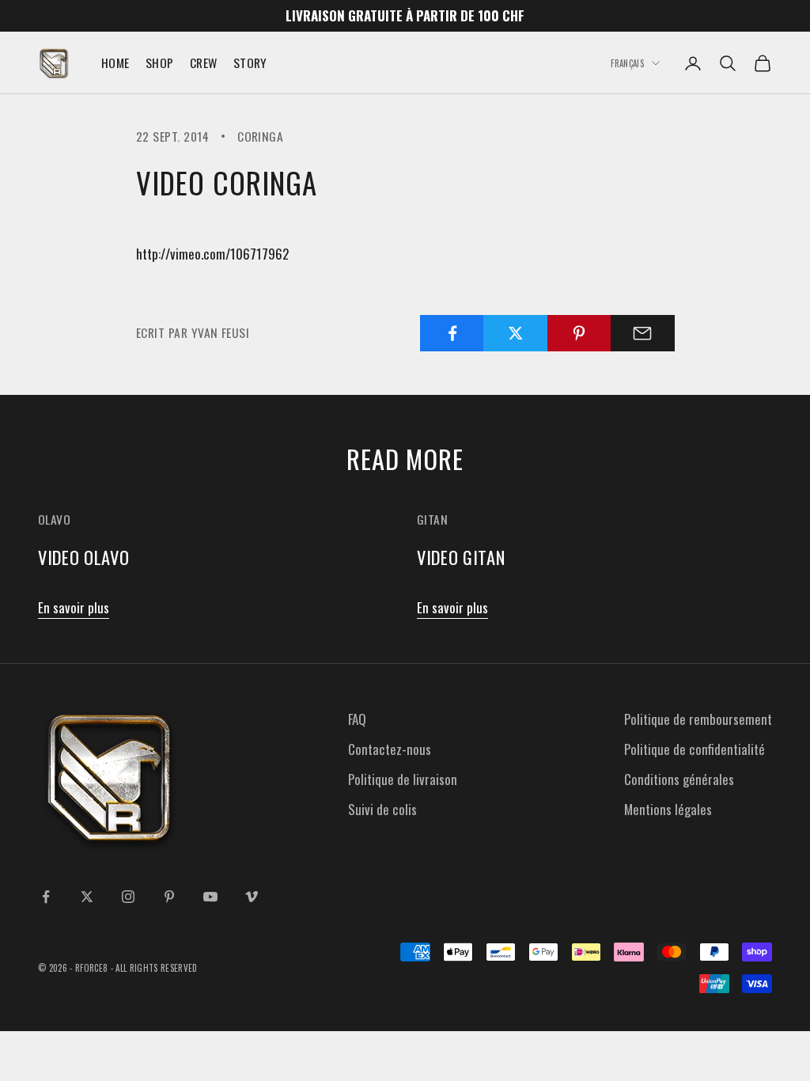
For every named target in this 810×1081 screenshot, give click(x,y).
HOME (115, 62)
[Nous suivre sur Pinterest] (169, 897)
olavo (54, 519)
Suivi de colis (382, 809)
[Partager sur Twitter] (515, 333)
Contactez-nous (389, 749)
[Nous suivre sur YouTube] (210, 897)
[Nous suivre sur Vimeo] (251, 897)
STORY (250, 62)
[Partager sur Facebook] (452, 333)
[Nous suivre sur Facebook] (46, 897)
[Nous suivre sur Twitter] (87, 897)
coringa (260, 136)
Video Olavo (83, 557)
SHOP (160, 62)
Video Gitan (461, 557)
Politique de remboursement (698, 719)
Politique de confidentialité (694, 749)
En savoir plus (73, 607)
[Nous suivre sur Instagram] (128, 897)
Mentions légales (668, 809)
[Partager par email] (642, 333)
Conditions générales (679, 779)
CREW (204, 62)
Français (627, 63)
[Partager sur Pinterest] (579, 333)
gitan (432, 519)
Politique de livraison (402, 779)
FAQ (357, 719)
